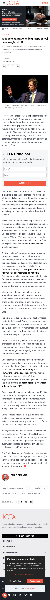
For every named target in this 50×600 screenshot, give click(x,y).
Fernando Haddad (34, 243)
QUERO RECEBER (25, 183)
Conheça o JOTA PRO (25, 536)
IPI (31, 116)
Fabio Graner (6, 59)
